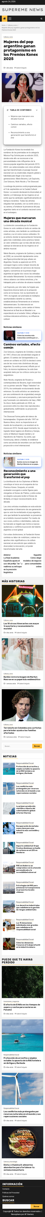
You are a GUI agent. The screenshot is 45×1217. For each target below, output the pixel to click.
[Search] (41, 18)
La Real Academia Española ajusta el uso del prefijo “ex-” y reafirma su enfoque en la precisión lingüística (13, 564)
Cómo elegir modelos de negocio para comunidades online (32, 561)
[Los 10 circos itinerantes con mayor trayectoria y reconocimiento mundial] (22, 601)
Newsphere (16, 1214)
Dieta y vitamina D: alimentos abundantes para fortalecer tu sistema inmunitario (19, 1167)
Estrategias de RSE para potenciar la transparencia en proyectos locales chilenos (28, 889)
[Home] (4, 18)
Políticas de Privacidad (10, 1193)
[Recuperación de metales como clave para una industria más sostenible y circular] (9, 828)
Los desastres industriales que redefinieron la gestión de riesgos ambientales (28, 907)
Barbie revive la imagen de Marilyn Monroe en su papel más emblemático (22, 678)
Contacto (5, 1189)
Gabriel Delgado (21, 68)
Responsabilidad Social (25, 763)
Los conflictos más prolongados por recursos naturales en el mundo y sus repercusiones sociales (28, 789)
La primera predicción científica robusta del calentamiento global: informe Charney (25, 809)
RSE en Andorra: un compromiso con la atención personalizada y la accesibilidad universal (28, 869)
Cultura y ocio (8, 37)
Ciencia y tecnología (10, 1162)
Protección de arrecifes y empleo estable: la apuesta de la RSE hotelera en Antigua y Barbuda (28, 770)
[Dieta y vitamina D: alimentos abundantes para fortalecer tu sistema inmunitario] (22, 1142)
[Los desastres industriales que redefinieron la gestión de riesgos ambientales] (9, 906)
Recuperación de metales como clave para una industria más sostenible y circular (27, 829)
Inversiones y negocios (11, 1001)
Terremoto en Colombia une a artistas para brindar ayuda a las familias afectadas (22, 730)
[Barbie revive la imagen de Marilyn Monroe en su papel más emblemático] (22, 654)
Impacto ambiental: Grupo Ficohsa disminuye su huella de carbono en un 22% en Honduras (28, 849)
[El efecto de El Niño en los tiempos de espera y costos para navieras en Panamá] (22, 982)
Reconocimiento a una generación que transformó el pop (23, 135)
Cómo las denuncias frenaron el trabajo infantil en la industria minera (28, 945)
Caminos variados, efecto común (21, 125)
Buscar (8, 1200)
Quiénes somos (8, 1196)
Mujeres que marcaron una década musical (22, 117)
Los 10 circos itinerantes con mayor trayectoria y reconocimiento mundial (21, 626)
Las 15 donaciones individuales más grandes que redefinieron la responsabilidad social (27, 926)
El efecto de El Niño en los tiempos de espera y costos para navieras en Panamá (22, 1007)
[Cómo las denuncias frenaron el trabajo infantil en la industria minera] (9, 944)
